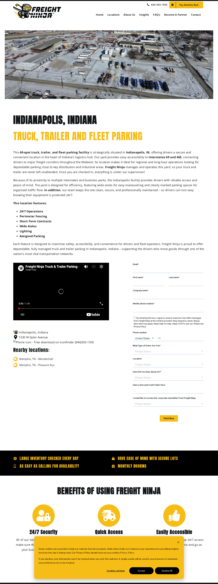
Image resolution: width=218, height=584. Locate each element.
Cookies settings (116, 570)
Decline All (167, 570)
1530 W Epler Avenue (33, 337)
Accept (141, 570)
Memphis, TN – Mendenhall (36, 359)
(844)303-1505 (84, 342)
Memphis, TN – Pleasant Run (37, 365)
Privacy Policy (127, 552)
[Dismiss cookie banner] (178, 543)
